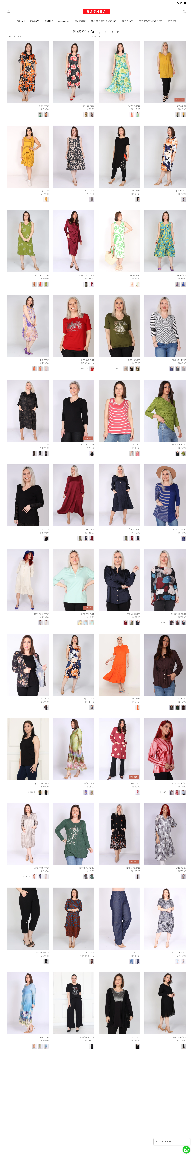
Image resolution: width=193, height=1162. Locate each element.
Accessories (63, 21)
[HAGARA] (96, 11)
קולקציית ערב (80, 21)
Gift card (21, 21)
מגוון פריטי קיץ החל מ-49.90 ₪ (103, 21)
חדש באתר (172, 21)
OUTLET (49, 21)
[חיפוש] (184, 11)
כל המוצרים (34, 21)
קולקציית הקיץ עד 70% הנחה (150, 21)
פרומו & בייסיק (127, 21)
